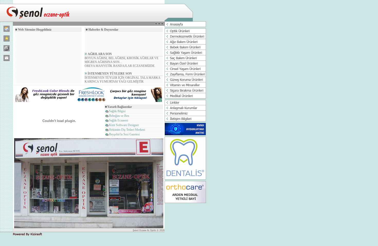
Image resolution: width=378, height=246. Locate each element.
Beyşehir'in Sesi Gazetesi (124, 134)
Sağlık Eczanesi (118, 120)
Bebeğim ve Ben (119, 116)
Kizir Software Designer (124, 125)
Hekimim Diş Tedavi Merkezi (127, 129)
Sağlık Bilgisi (117, 111)
